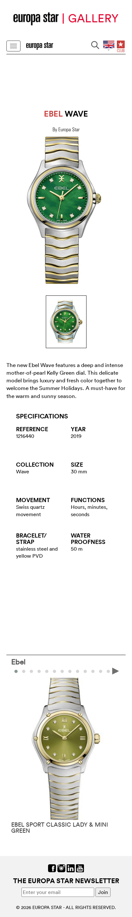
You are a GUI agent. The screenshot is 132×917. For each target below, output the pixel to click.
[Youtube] (80, 867)
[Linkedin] (71, 867)
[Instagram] (61, 867)
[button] (24, 671)
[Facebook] (52, 867)
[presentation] (16, 671)
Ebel (18, 661)
